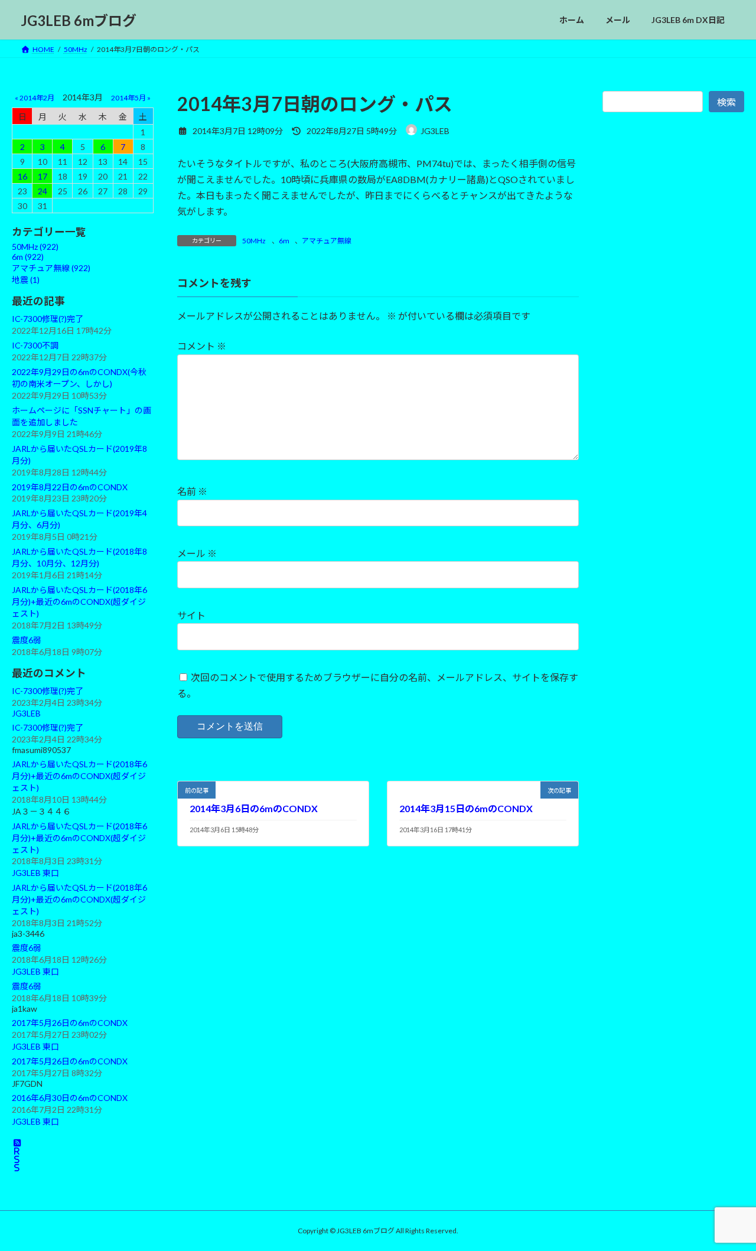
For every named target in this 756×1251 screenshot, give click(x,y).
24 (42, 191)
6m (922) (28, 257)
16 (22, 176)
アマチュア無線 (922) (51, 268)
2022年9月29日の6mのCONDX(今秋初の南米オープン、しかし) (79, 378)
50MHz (254, 240)
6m (284, 240)
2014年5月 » (131, 97)
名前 (192, 491)
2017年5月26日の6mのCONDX (70, 1023)
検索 (726, 101)
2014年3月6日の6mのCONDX (254, 808)
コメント (201, 345)
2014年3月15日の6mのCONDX (466, 808)
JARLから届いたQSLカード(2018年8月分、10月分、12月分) (79, 557)
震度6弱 (26, 640)
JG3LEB (26, 713)
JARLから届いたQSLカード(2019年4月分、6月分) (79, 519)
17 (42, 176)
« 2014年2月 (34, 97)
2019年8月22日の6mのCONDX (70, 487)
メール (197, 553)
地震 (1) (26, 280)
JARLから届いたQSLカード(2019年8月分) (79, 454)
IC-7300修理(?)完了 (47, 319)
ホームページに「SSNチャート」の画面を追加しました (81, 416)
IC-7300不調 (35, 345)
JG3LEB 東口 (35, 873)
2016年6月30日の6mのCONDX (70, 1098)
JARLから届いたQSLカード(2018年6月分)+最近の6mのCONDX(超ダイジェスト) (79, 601)
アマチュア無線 (326, 240)
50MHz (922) (35, 247)
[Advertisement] (673, 388)
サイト (191, 615)
